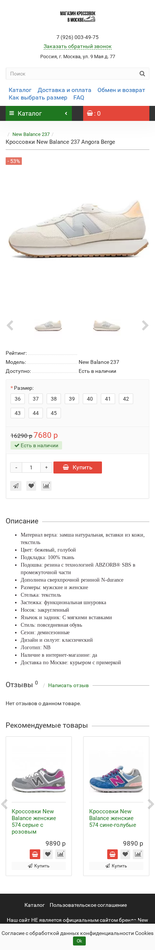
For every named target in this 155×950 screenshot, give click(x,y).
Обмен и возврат (121, 89)
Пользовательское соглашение (88, 905)
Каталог (20, 89)
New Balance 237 (31, 134)
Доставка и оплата (64, 89)
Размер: (23, 388)
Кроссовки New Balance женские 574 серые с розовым (34, 821)
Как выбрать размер (38, 97)
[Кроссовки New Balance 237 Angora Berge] (48, 325)
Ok (79, 941)
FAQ (78, 97)
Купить (83, 467)
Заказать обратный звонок (78, 46)
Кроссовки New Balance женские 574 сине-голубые (112, 818)
